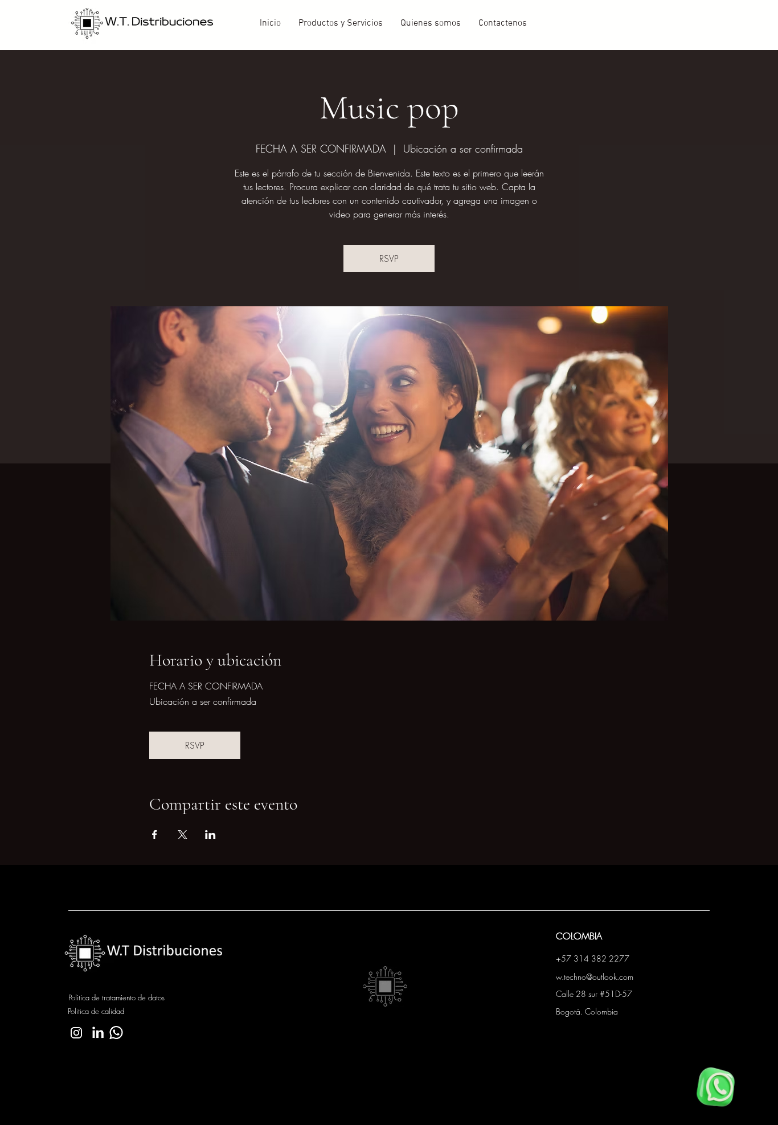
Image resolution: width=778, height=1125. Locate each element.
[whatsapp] (715, 1087)
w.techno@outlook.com (594, 976)
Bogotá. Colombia (587, 1011)
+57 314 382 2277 (592, 958)
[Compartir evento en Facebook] (154, 834)
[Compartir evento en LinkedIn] (210, 834)
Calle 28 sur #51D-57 (594, 993)
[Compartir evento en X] (182, 834)
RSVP (389, 258)
